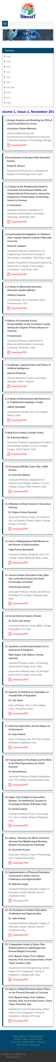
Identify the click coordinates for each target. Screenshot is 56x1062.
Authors (17, 1039)
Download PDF (18, 145)
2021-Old (10, 87)
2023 (9, 72)
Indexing (40, 1042)
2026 (9, 56)
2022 (9, 77)
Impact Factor (28, 1042)
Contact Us (35, 1044)
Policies (24, 1044)
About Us (23, 1036)
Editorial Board (36, 1036)
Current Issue (36, 1039)
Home (15, 1036)
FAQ (18, 1044)
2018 (9, 103)
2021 (9, 82)
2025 (9, 62)
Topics (25, 1039)
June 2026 (16, 1042)
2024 (9, 67)
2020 (9, 92)
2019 (9, 98)
